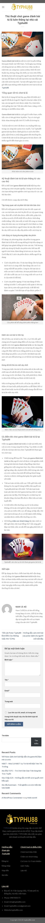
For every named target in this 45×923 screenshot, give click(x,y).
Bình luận (9, 660)
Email (7, 691)
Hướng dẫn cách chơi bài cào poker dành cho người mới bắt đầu (33, 636)
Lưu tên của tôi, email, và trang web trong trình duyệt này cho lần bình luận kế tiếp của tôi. (21, 716)
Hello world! (32, 798)
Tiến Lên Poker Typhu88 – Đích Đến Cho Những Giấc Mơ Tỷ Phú (12, 636)
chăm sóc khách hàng (20, 521)
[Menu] (3, 7)
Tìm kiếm (5, 736)
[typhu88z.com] (22, 7)
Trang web (9, 701)
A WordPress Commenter (12, 798)
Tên (7, 680)
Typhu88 (5, 87)
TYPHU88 (7, 828)
